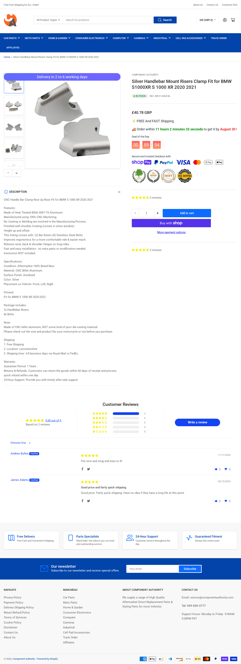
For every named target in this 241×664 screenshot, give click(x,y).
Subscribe (190, 569)
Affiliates (12, 47)
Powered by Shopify (47, 658)
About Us (198, 4)
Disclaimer (10, 627)
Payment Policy (13, 602)
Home (7, 57)
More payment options (171, 232)
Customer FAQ (229, 4)
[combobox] (120, 20)
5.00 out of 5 (53, 420)
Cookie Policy (12, 622)
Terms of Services (15, 617)
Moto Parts (32, 38)
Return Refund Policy (17, 612)
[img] (89, 455)
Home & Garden (57, 38)
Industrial (160, 38)
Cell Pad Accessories (189, 38)
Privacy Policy (12, 597)
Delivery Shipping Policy (19, 607)
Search (167, 20)
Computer (119, 38)
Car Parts (10, 38)
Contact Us (212, 4)
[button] (141, 197)
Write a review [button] (197, 422)
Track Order (219, 38)
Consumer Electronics (89, 38)
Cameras (139, 38)
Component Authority (145, 74)
